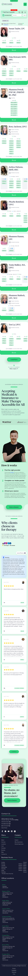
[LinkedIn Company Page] (12, 831)
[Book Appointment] (18, 41)
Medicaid (14, 972)
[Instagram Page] (5, 831)
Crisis (14, 974)
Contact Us (4, 854)
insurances (6, 24)
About (2, 840)
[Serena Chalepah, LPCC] (23, 639)
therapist (12, 472)
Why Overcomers (19, 842)
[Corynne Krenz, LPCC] (23, 582)
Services (3, 842)
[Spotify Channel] (15, 831)
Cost (2, 846)
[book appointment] (4, 41)
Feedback (14, 970)
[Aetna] (7, 422)
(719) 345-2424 (5, 821)
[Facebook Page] (2, 831)
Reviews (3, 850)
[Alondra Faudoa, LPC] (23, 696)
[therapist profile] (4, 32)
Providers (3, 848)
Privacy (14, 968)
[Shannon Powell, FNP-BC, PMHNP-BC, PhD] (23, 725)
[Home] (7, 4)
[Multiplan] (21, 422)
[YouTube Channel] (8, 831)
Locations (3, 844)
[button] (25, 4)
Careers (16, 840)
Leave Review (20, 553)
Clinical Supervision (19, 844)
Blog (2, 852)
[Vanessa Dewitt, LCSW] (23, 610)
